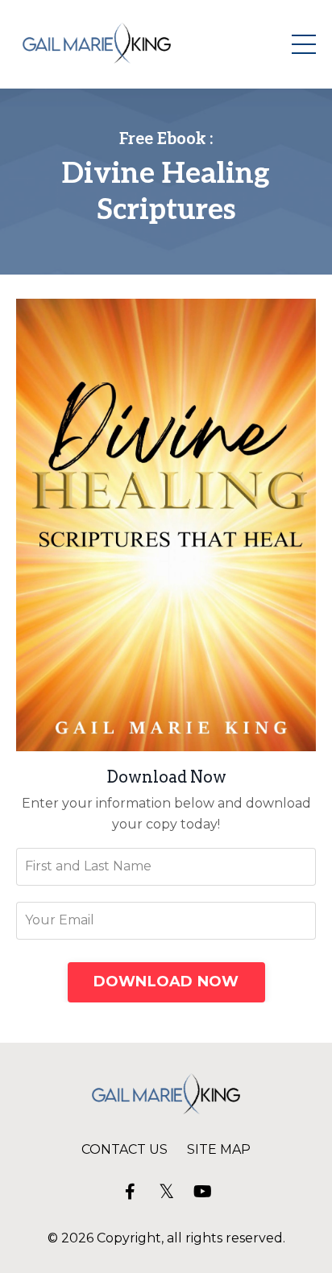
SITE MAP (219, 1149)
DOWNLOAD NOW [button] (166, 981)
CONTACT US (124, 1149)
